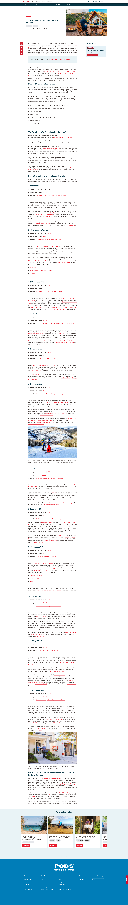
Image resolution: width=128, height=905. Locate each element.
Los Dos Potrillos (34, 578)
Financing (43, 884)
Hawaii (58, 840)
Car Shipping (44, 887)
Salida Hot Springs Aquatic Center (38, 341)
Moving (42, 879)
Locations (60, 887)
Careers (25, 882)
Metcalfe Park (60, 535)
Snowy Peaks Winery (48, 222)
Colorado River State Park (54, 719)
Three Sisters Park (36, 370)
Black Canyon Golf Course (45, 420)
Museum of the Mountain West (45, 422)
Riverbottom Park (63, 413)
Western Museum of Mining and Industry (64, 307)
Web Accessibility (42, 898)
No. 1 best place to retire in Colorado (47, 246)
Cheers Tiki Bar (71, 684)
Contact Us (26, 884)
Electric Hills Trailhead (46, 415)
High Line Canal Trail (41, 684)
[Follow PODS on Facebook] (80, 879)
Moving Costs (61, 882)
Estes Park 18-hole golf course (44, 214)
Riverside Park (60, 333)
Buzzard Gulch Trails (51, 413)
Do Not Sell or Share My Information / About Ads (70, 898)
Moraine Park (49, 216)
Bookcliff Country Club (55, 723)
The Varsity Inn (34, 581)
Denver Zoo (33, 267)
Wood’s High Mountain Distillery (65, 342)
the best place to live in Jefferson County (44, 365)
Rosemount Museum (71, 632)
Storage (43, 882)
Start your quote (92, 55)
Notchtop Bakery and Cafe (42, 223)
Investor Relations (28, 889)
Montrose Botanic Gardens (36, 424)
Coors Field (33, 273)
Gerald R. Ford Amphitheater (51, 504)
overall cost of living (42, 616)
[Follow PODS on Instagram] (83, 879)
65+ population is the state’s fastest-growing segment (60, 71)
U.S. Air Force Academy (57, 309)
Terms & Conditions (52, 898)
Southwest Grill (39, 636)
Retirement (29, 26)
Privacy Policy (87, 898)
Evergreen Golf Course (37, 374)
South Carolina (80, 840)
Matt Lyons (29, 28)
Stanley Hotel (71, 225)
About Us (26, 887)
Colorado (36, 26)
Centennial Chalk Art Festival (41, 570)
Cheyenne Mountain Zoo (50, 540)
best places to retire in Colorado (62, 137)
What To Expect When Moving (65, 889)
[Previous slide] (61, 855)
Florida (31, 842)
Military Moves (44, 892)
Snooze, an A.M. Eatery (36, 575)
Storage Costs (61, 884)
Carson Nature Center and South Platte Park (49, 590)
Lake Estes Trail (54, 213)
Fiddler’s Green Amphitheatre (60, 569)
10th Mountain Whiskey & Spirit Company (60, 503)
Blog (59, 892)
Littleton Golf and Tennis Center (37, 261)
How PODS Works (28, 879)
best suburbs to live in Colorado (44, 563)
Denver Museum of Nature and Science (41, 270)
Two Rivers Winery (40, 730)
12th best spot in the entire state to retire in (56, 402)
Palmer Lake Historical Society (39, 307)
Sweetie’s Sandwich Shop (67, 341)
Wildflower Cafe (65, 378)
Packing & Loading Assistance (47, 889)
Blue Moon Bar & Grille (41, 728)
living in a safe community (56, 671)
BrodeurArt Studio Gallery (35, 333)
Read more (26, 845)
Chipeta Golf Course (34, 723)
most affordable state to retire (51, 148)
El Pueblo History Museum (38, 634)
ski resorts (53, 492)
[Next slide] (66, 855)
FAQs (59, 879)
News (25, 892)
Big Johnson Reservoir (37, 542)
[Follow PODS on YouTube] (86, 879)
